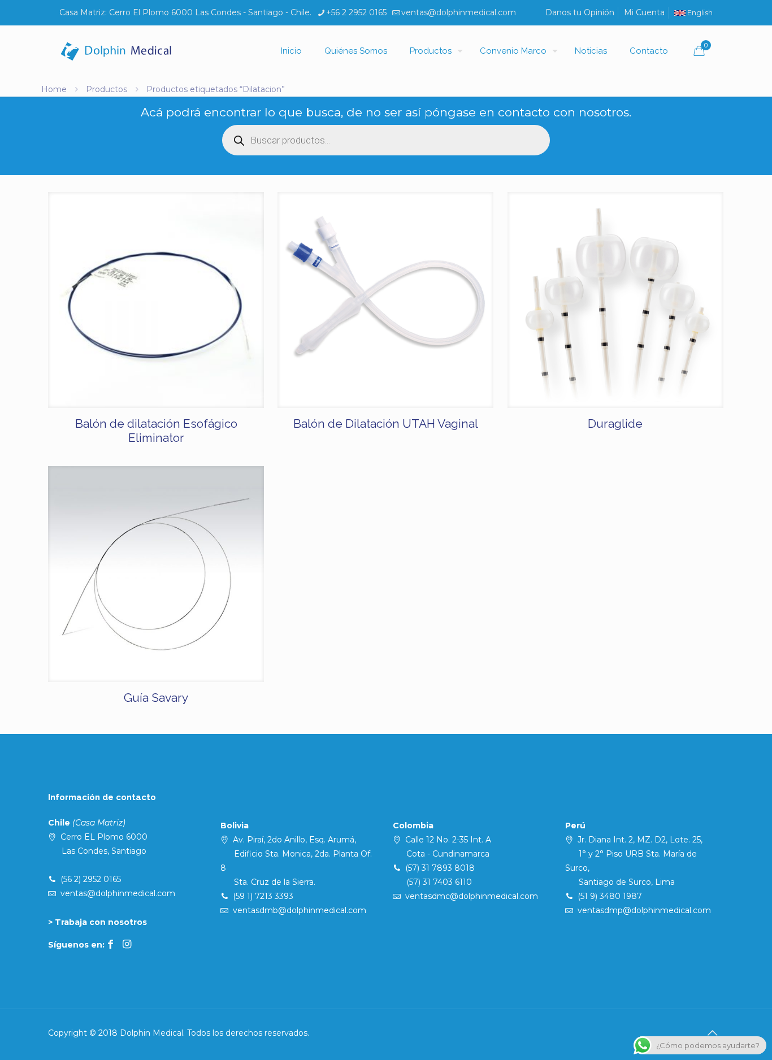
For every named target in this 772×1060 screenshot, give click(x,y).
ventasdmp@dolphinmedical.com (644, 910)
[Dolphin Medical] (115, 50)
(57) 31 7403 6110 (439, 882)
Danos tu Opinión (579, 12)
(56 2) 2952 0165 (90, 879)
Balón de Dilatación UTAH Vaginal (385, 423)
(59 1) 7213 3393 (263, 896)
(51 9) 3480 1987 (610, 896)
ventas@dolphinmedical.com (458, 12)
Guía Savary (156, 697)
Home (54, 89)
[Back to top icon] (712, 1033)
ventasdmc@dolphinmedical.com (471, 896)
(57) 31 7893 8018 (440, 868)
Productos (106, 89)
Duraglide (615, 423)
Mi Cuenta (644, 12)
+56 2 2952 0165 (356, 12)
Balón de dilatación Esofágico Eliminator (156, 430)
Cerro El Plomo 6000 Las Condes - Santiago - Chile (209, 12)
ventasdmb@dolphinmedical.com (299, 910)
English (699, 12)
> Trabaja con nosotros (97, 922)
